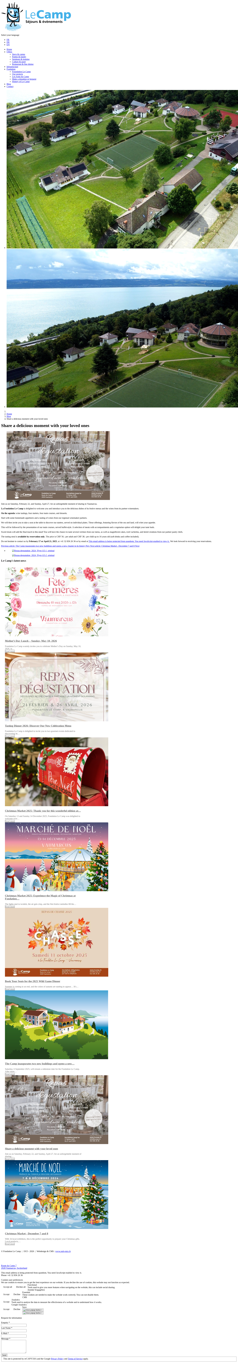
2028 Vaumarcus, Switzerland (14, 1268)
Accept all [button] (7, 1287)
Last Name (6, 1328)
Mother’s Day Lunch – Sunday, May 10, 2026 (31, 640)
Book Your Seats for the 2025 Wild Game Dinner (32, 981)
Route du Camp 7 (9, 1265)
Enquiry (5, 1322)
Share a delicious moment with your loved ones (31, 1148)
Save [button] (24, 1307)
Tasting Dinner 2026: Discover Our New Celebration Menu (38, 725)
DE (8, 42)
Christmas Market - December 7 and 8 (26, 1233)
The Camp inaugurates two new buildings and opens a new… (40, 1063)
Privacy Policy (57, 1359)
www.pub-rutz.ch (63, 1251)
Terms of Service (75, 1359)
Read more (10, 651)
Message (5, 1338)
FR (8, 40)
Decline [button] (16, 1294)
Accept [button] (6, 1294)
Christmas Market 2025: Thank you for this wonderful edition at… (43, 810)
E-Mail (5, 1333)
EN (8, 44)
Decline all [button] (20, 1287)
